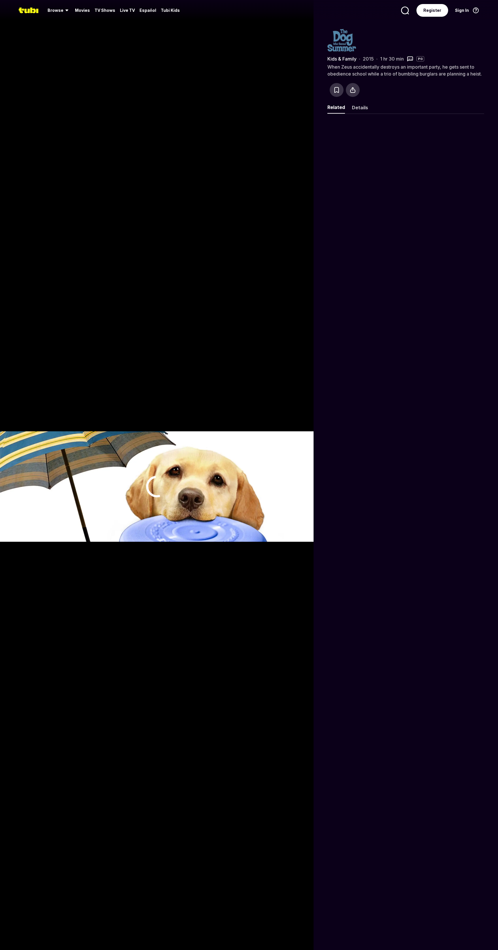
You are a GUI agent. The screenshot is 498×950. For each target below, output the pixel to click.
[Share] (353, 90)
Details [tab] (360, 107)
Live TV (127, 10)
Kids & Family (341, 59)
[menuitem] (59, 10)
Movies (82, 10)
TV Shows (105, 10)
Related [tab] (336, 107)
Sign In (462, 10)
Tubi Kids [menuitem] (170, 10)
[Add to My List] (337, 90)
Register (432, 10)
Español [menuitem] (147, 10)
